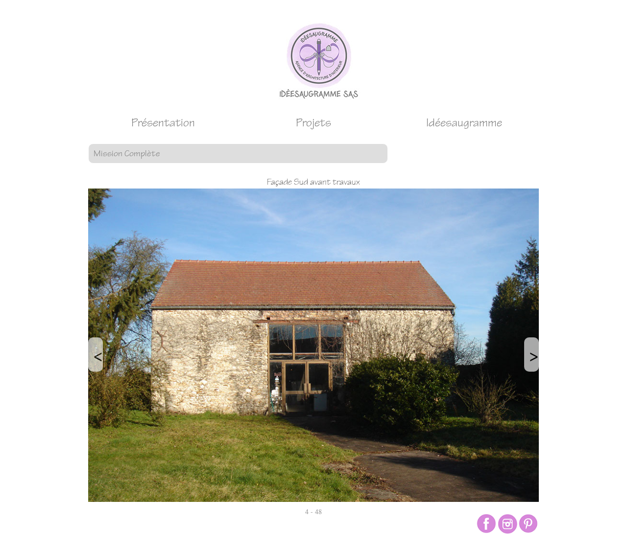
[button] (238, 153)
